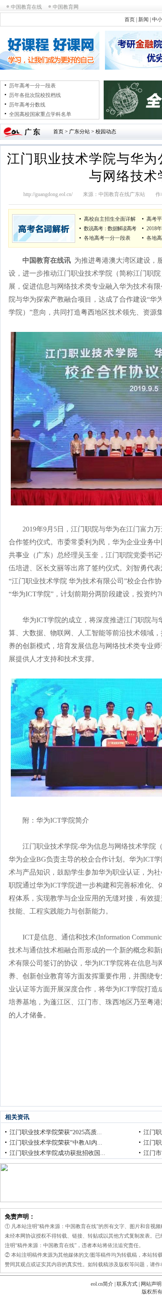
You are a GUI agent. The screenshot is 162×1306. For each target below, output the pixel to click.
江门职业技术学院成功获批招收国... (57, 1153)
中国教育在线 (26, 7)
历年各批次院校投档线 (35, 95)
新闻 (143, 19)
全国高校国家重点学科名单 (40, 114)
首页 (129, 19)
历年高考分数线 (27, 105)
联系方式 (127, 1284)
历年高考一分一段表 (32, 86)
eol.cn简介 (102, 1284)
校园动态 (105, 132)
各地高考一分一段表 (107, 238)
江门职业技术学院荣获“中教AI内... (56, 1142)
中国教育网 (66, 7)
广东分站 (79, 132)
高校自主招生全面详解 (110, 219)
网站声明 (151, 1284)
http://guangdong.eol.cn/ (48, 194)
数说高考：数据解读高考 (110, 228)
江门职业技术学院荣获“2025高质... (56, 1132)
